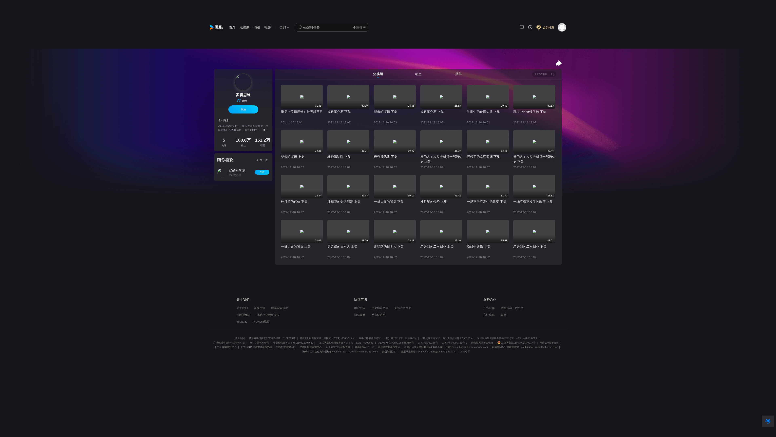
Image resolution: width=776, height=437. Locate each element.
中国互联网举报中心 (311, 347)
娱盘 (503, 314)
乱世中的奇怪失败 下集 (529, 111)
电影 (267, 27)
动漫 (257, 27)
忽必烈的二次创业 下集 (529, 246)
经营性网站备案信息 (482, 342)
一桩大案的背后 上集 (296, 246)
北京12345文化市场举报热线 (256, 347)
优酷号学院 (237, 170)
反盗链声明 (378, 314)
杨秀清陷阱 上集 (339, 156)
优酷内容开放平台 (512, 308)
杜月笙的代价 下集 (294, 201)
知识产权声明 (402, 308)
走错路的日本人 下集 (389, 246)
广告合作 (489, 308)
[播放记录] (530, 27)
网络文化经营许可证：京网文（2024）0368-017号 (327, 338)
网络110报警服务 (549, 342)
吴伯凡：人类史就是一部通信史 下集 (534, 159)
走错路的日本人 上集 (342, 246)
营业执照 (240, 338)
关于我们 (242, 308)
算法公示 (465, 351)
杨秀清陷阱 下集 (385, 156)
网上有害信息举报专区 (338, 347)
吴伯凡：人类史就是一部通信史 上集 (441, 159)
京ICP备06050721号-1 (454, 342)
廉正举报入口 (389, 351)
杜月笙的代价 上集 (433, 201)
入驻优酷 (489, 314)
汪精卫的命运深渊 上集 (344, 201)
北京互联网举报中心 (225, 347)
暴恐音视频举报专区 (389, 347)
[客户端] (522, 27)
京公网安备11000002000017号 (518, 342)
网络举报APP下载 (364, 347)
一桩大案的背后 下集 (389, 201)
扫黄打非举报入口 (286, 347)
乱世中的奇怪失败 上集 (483, 111)
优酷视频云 (243, 314)
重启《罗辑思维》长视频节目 (302, 111)
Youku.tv (241, 321)
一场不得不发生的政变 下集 (486, 201)
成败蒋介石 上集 (432, 111)
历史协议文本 (379, 308)
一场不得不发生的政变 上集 (533, 201)
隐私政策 (359, 314)
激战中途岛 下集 (478, 246)
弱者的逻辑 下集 (385, 111)
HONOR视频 (261, 321)
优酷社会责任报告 (268, 314)
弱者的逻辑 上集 (292, 156)
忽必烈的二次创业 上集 (436, 246)
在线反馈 (259, 308)
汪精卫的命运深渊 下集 (483, 156)
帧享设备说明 (279, 308)
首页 (232, 27)
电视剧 (244, 27)
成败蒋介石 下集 (339, 111)
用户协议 (359, 308)
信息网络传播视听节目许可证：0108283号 (272, 338)
